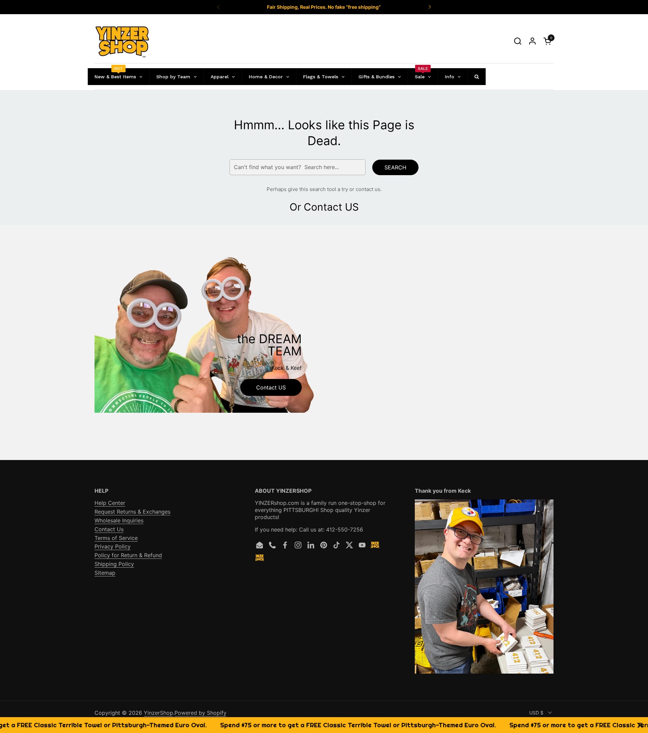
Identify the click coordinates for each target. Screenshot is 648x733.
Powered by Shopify (200, 712)
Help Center (109, 502)
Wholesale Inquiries (118, 520)
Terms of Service (116, 538)
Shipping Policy (114, 564)
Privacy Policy (112, 546)
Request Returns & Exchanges (132, 511)
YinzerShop (158, 712)
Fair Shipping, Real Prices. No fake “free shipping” (324, 6)
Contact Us (109, 529)
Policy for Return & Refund (128, 555)
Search (395, 167)
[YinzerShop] (122, 41)
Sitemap (104, 572)
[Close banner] (640, 725)
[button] (517, 41)
